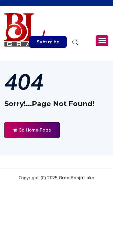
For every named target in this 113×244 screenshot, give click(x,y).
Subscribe (48, 42)
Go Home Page (34, 130)
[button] (102, 40)
